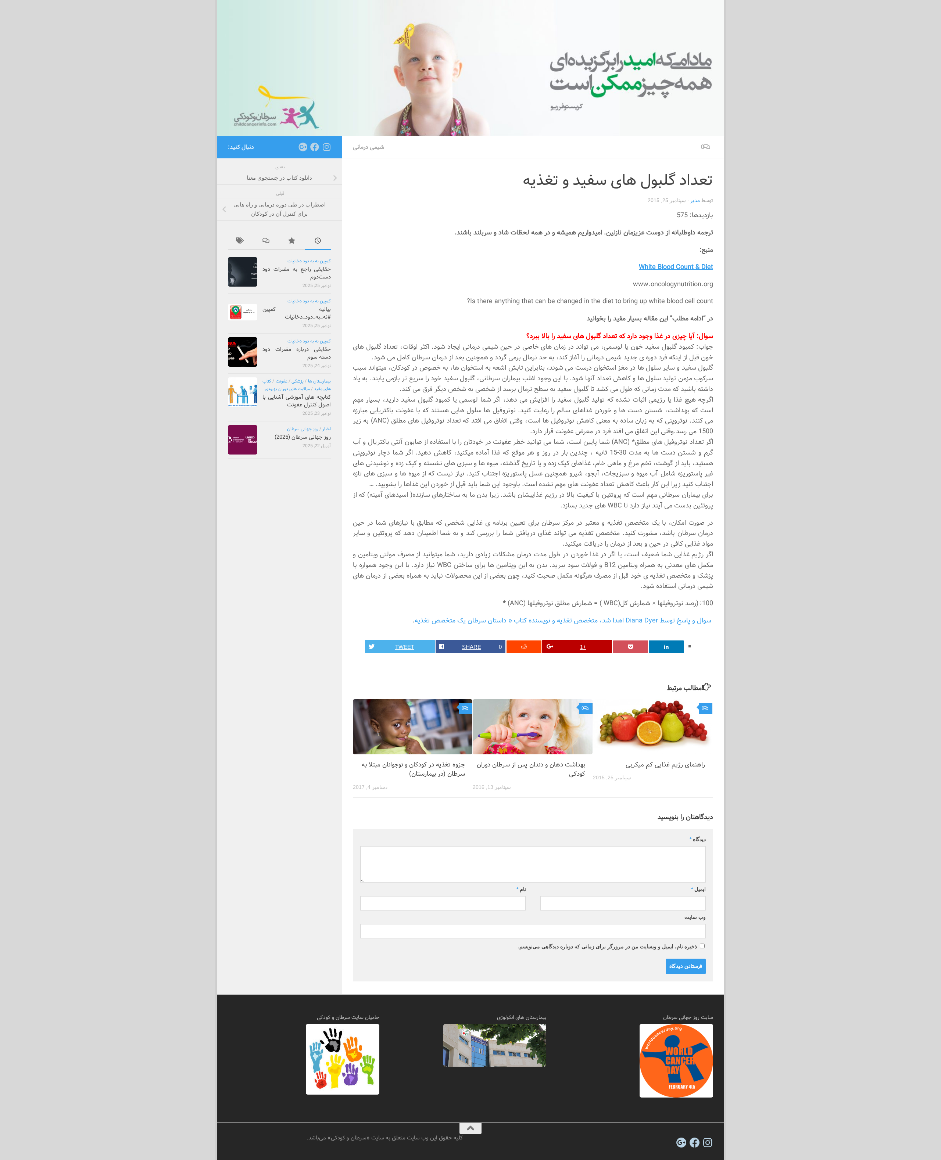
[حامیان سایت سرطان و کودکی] (342, 1093)
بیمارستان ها (319, 381)
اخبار (326, 428)
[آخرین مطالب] (318, 242)
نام (521, 889)
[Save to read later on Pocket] (630, 646)
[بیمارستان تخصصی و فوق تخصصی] (494, 1065)
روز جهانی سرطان (302, 428)
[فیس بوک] (314, 147)
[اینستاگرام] (326, 147)
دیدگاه (698, 839)
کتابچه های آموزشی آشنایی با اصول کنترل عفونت (296, 401)
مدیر (695, 201)
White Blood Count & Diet (676, 267)
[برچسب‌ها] (241, 242)
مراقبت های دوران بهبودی (287, 388)
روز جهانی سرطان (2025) (303, 437)
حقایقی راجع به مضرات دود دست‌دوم (296, 273)
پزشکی (297, 381)
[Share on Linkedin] (666, 646)
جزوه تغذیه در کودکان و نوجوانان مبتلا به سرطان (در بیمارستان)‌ (413, 769)
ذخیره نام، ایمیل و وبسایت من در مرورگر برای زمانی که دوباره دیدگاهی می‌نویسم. (607, 946)
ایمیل (698, 889)
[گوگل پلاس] (302, 147)
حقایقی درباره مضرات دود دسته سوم (296, 353)
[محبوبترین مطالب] (292, 242)
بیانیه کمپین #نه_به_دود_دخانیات (296, 313)
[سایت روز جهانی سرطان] (676, 1096)
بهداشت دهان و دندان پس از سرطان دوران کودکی (531, 769)
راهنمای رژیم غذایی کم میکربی (665, 765)
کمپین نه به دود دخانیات (309, 261)
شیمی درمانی (368, 147)
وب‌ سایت (695, 917)
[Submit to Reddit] (524, 646)
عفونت (281, 381)
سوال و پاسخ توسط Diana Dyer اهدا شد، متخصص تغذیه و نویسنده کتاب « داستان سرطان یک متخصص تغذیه (564, 620)
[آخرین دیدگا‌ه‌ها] (266, 242)
